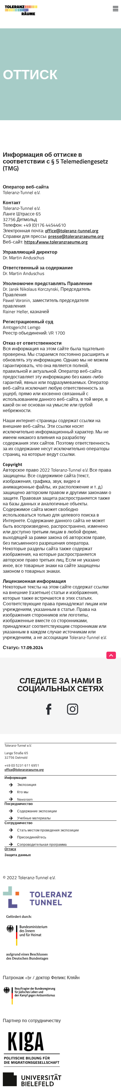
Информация (15, 778)
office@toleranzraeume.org (24, 769)
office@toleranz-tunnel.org (71, 230)
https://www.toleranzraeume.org (56, 241)
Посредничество (19, 804)
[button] (115, 9)
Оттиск (10, 849)
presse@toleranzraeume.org (76, 236)
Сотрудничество (18, 823)
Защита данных (18, 855)
